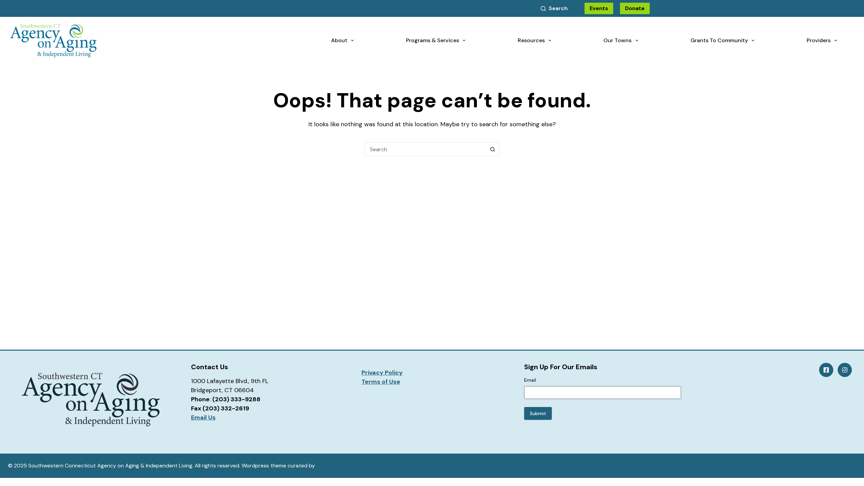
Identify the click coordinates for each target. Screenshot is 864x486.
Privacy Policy (382, 373)
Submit (538, 413)
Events (599, 8)
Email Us (203, 417)
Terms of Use (380, 382)
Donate (635, 8)
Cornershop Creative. (342, 465)
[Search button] (493, 149)
